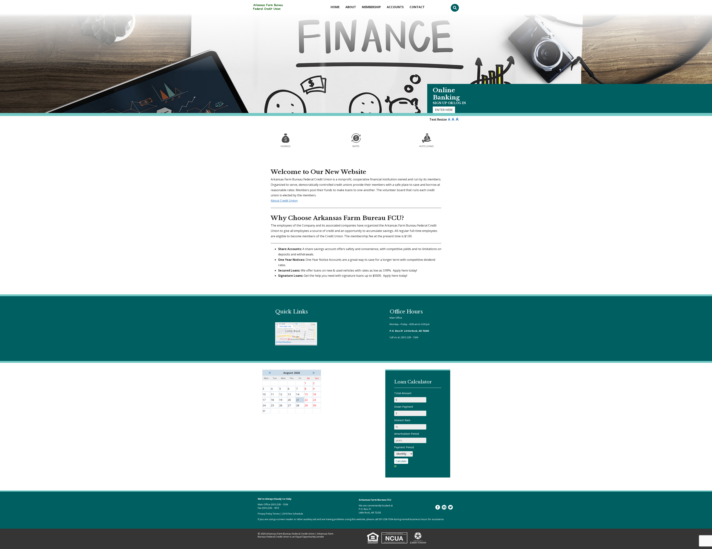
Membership (371, 7)
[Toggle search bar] (455, 8)
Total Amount (402, 393)
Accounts (395, 7)
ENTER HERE (444, 110)
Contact (417, 7)
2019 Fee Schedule (292, 513)
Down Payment (403, 406)
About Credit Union (284, 201)
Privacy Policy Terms (269, 513)
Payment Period (404, 447)
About (350, 7)
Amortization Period (406, 433)
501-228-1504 (386, 519)
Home (335, 7)
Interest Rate (402, 420)
